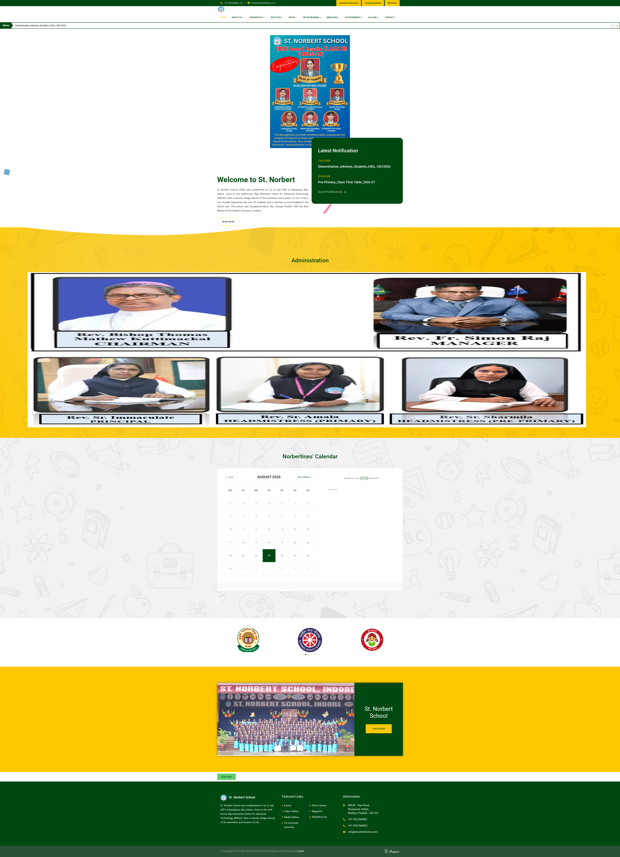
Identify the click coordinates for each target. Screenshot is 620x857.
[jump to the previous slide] (6, 92)
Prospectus (256, 17)
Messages (332, 17)
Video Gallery (291, 811)
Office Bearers (311, 17)
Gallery (372, 17)
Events (287, 805)
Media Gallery (291, 817)
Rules (292, 17)
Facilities (275, 17)
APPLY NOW (378, 728)
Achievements (353, 17)
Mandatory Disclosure (348, 3)
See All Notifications (330, 191)
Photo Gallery (319, 805)
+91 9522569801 (357, 819)
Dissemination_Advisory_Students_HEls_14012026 (354, 166)
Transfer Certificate (373, 3)
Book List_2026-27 (24, 25)
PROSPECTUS (319, 817)
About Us (237, 17)
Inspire (300, 851)
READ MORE (228, 221)
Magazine (317, 811)
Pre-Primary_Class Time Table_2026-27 (346, 182)
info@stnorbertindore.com (263, 3)
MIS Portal (392, 3)
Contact (389, 17)
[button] (221, 640)
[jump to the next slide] (614, 92)
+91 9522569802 (357, 825)
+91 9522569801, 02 (233, 3)
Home (223, 17)
